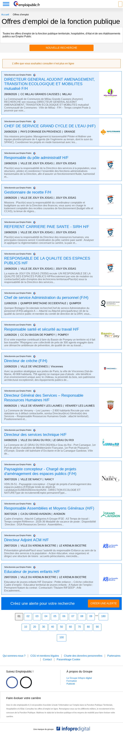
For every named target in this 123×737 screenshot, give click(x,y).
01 (19, 616)
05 (54, 616)
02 (28, 616)
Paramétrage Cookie (68, 659)
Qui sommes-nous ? (14, 655)
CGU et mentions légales (44, 655)
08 (81, 616)
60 (70, 626)
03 (37, 616)
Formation (71, 681)
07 (72, 616)
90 (97, 626)
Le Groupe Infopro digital (79, 678)
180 (103, 616)
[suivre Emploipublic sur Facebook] (12, 682)
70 (79, 626)
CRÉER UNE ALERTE (103, 603)
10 (25, 626)
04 (46, 616)
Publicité (70, 683)
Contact (47, 659)
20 (34, 626)
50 (61, 626)
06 (63, 616)
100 (61, 637)
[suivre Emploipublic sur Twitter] (26, 682)
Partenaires (113, 655)
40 (52, 626)
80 (88, 626)
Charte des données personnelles (83, 655)
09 (90, 616)
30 (43, 626)
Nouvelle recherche (61, 47)
